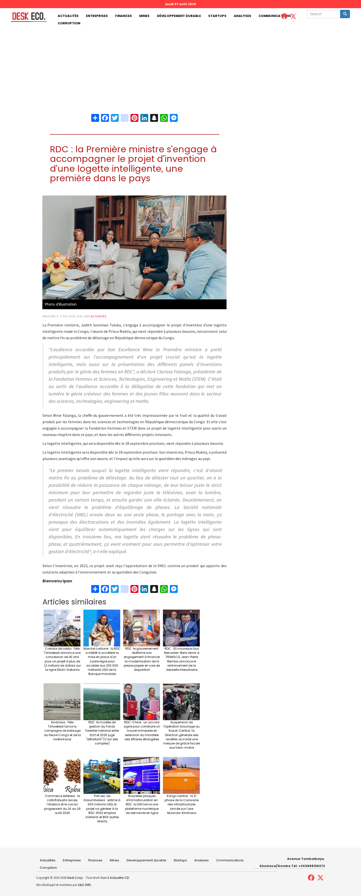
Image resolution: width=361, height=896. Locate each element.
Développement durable (179, 16)
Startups (217, 16)
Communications (275, 16)
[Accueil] (27, 17)
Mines (144, 16)
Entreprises (97, 16)
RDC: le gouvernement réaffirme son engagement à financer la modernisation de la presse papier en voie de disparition (142, 659)
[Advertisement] (180, 63)
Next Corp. (75, 877)
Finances (123, 16)
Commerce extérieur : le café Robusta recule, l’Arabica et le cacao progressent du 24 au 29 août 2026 (62, 804)
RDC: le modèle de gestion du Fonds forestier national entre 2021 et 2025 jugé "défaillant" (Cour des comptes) (102, 732)
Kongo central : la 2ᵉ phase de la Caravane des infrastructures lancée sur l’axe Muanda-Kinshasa (182, 804)
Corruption (69, 23)
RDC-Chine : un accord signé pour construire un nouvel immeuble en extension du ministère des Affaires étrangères (142, 730)
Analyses (242, 16)
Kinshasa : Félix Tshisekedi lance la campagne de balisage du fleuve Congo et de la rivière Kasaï (62, 730)
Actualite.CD (119, 877)
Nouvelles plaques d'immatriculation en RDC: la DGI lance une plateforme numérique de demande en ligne (142, 804)
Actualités (68, 16)
